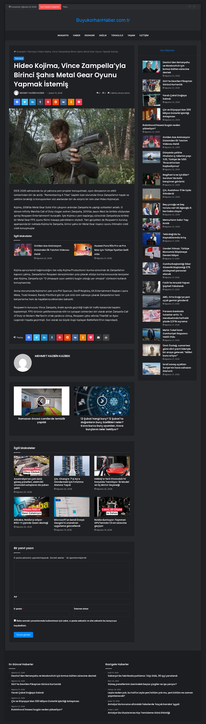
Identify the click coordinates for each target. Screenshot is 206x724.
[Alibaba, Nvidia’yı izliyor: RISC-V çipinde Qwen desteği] (31, 507)
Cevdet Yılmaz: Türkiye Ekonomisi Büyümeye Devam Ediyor (176, 252)
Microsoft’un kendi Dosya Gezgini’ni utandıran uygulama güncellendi (69, 523)
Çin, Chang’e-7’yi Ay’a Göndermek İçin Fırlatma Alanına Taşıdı (68, 482)
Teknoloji (117, 35)
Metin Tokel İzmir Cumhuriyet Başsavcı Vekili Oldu (175, 333)
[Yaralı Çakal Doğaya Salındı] (151, 100)
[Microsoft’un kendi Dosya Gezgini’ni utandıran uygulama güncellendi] (71, 507)
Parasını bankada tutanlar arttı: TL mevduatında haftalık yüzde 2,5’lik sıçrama (176, 316)
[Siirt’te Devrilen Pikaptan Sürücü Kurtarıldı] (151, 86)
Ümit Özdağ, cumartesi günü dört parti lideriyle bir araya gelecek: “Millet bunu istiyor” (177, 350)
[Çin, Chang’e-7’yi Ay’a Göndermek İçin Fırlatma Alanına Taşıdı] (71, 466)
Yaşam (131, 35)
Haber (76, 35)
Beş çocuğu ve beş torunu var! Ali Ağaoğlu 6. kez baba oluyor (177, 208)
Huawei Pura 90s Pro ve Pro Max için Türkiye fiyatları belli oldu (111, 250)
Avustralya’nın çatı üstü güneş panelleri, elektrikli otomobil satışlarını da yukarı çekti (31, 483)
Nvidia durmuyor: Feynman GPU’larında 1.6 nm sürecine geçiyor (110, 523)
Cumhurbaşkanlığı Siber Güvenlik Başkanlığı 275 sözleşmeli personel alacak (177, 269)
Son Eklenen (167, 50)
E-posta (18, 608)
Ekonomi (90, 35)
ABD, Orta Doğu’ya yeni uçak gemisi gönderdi (176, 298)
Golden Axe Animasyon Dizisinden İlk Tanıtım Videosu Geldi (51, 250)
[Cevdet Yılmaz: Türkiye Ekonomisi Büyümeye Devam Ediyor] (151, 253)
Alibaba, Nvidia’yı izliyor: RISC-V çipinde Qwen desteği (31, 521)
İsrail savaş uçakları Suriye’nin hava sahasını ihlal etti (177, 368)
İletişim (144, 35)
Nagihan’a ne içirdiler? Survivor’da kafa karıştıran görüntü (176, 178)
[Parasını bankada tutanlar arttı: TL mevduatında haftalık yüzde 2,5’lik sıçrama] (151, 316)
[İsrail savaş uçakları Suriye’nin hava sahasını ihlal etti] (151, 369)
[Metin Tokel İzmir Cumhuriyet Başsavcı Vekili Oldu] (151, 335)
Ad (16, 596)
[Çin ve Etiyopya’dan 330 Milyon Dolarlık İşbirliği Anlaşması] (151, 114)
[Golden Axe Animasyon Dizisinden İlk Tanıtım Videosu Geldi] (23, 250)
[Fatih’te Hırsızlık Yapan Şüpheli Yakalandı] (151, 287)
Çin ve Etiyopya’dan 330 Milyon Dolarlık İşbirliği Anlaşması (177, 113)
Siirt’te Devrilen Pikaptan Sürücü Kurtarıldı (177, 83)
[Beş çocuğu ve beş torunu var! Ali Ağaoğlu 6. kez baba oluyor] (151, 209)
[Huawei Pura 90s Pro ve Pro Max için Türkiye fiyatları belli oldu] (83, 250)
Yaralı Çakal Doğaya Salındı (76, 6)
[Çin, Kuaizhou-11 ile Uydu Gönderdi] (151, 195)
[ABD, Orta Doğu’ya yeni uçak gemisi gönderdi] (151, 301)
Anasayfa (63, 35)
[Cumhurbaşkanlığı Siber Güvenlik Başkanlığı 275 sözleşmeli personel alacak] (151, 268)
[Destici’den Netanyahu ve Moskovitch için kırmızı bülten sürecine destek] (151, 67)
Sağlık (103, 35)
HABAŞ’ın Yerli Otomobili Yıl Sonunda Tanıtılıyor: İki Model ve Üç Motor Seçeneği (111, 482)
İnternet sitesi (81, 608)
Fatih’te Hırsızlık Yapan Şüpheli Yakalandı (176, 284)
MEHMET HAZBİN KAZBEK (32, 93)
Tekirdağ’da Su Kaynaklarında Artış (174, 236)
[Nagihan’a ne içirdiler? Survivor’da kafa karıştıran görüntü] (151, 179)
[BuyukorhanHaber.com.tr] (103, 20)
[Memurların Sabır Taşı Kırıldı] (151, 224)
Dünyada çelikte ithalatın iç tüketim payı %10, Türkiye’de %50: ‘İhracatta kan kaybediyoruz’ (177, 159)
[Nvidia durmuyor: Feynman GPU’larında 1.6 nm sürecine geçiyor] (112, 507)
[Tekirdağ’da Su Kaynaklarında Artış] (151, 239)
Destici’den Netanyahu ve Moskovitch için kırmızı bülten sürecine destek (176, 67)
